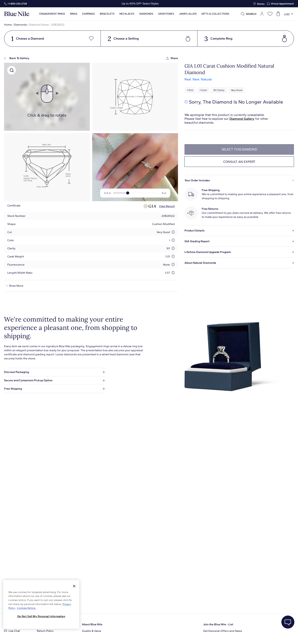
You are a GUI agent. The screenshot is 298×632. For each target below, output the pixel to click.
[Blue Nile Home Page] (17, 14)
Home (8, 24)
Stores (261, 3)
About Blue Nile (92, 624)
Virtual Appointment (282, 3)
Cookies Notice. (26, 607)
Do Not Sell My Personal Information (41, 616)
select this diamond (239, 149)
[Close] (74, 586)
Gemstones (166, 13)
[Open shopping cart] (278, 13)
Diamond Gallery (241, 119)
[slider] (127, 192)
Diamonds (20, 24)
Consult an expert (239, 162)
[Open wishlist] (270, 13)
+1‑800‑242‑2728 (17, 3)
